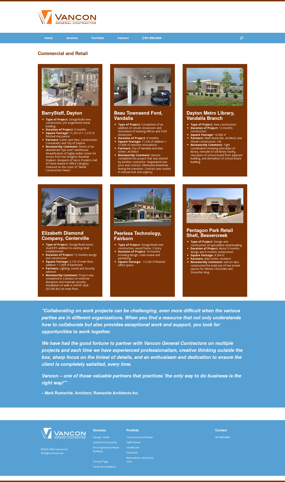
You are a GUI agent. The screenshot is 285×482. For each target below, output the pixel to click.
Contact (123, 38)
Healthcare (132, 447)
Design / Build (101, 437)
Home (49, 38)
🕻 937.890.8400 (151, 38)
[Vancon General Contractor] (67, 17)
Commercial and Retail (139, 437)
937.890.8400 (222, 437)
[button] (241, 38)
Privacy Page (100, 461)
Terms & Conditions (104, 466)
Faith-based (133, 442)
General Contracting (105, 442)
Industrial (131, 452)
